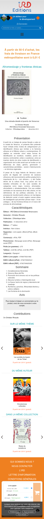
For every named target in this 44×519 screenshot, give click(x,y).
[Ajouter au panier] (37, 492)
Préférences (14, 512)
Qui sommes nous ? (22, 461)
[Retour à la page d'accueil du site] (22, 7)
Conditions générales (22, 479)
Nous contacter (22, 466)
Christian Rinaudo (23, 125)
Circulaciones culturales (22, 405)
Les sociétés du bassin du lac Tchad (22, 358)
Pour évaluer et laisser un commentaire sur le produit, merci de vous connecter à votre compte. (22, 303)
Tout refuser (22, 514)
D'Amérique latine (19, 129)
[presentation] (2, 347)
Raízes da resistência (22, 447)
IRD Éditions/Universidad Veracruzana (22, 127)
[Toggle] (22, 34)
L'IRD (22, 470)
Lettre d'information (22, 474)
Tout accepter (29, 512)
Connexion (22, 23)
